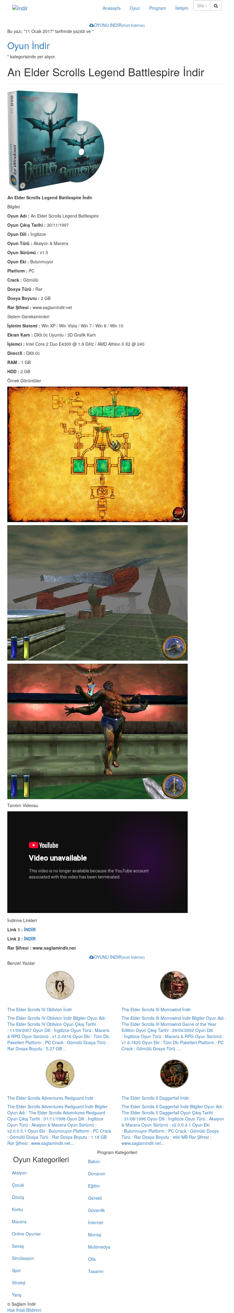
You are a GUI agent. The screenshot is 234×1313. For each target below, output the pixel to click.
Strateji (18, 1282)
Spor (16, 1270)
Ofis (92, 1259)
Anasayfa (112, 8)
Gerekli (95, 1198)
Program (157, 8)
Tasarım (96, 1271)
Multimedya (99, 1247)
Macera (19, 1221)
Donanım (96, 1174)
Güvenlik (96, 1210)
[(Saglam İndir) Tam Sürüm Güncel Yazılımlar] (53, 8)
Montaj (94, 1235)
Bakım (94, 1161)
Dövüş (18, 1197)
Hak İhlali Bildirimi (24, 1310)
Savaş (18, 1246)
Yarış (16, 1295)
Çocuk (18, 1185)
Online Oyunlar (26, 1234)
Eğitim (94, 1186)
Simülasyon (23, 1258)
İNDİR (30, 929)
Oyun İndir (28, 45)
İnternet (95, 1222)
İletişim (182, 8)
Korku (17, 1209)
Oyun (135, 8)
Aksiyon (19, 1173)
